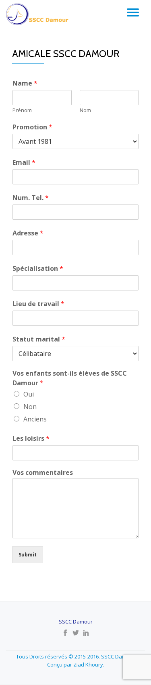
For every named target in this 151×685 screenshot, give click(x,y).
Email (23, 162)
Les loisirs (31, 438)
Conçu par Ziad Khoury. (75, 664)
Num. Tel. (30, 197)
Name (24, 83)
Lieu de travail (38, 303)
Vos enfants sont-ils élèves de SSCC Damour (69, 378)
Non (30, 406)
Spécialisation (37, 268)
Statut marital (38, 339)
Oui (28, 394)
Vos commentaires (42, 472)
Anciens (35, 419)
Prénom (22, 110)
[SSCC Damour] (38, 14)
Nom (85, 110)
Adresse (27, 233)
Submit (28, 554)
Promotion (32, 127)
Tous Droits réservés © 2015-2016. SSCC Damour (75, 656)
